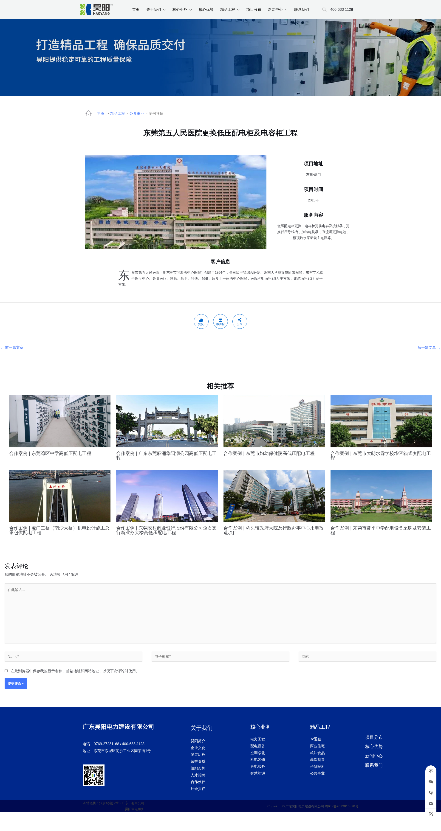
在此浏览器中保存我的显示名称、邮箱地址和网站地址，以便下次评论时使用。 (75, 671)
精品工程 (227, 9)
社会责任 (198, 789)
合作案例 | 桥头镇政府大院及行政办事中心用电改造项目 (273, 530)
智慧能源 (257, 773)
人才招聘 (198, 775)
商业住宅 (317, 746)
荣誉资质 (198, 761)
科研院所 (317, 766)
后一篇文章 (429, 347)
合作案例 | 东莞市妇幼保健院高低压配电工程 (269, 453)
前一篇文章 (11, 347)
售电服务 (257, 766)
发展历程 (198, 754)
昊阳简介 (198, 741)
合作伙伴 (198, 782)
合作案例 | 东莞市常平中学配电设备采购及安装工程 (381, 530)
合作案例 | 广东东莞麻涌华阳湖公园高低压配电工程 (166, 455)
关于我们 (153, 9)
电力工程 (257, 739)
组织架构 (198, 768)
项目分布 (253, 9)
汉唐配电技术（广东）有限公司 (121, 803)
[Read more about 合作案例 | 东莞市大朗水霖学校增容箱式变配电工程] (381, 421)
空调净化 (257, 753)
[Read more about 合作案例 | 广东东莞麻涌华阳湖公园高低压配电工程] (167, 421)
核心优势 (206, 9)
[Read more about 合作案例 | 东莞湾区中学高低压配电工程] (59, 421)
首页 (135, 9)
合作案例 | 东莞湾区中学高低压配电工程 (50, 453)
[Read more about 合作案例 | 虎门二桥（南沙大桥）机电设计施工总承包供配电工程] (59, 495)
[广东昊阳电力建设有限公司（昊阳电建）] (96, 9)
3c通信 (315, 739)
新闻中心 (275, 9)
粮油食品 (317, 753)
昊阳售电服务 (134, 809)
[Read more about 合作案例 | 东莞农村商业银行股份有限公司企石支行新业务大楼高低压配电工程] (167, 495)
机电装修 (257, 759)
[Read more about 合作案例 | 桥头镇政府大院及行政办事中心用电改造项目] (274, 495)
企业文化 (198, 748)
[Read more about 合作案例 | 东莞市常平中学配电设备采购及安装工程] (381, 495)
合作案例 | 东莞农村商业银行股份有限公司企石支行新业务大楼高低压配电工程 (166, 530)
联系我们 (301, 9)
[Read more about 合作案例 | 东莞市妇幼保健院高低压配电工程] (274, 421)
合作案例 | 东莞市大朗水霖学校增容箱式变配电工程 (381, 455)
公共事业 (137, 113)
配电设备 (257, 746)
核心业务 (179, 9)
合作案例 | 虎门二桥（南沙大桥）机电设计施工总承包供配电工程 (59, 530)
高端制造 (317, 759)
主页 (101, 113)
